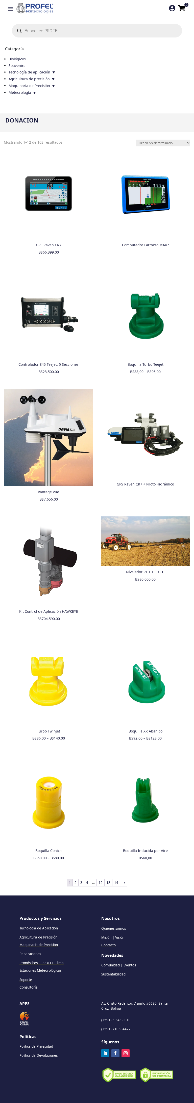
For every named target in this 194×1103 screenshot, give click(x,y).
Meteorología (20, 92)
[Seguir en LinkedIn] (105, 1053)
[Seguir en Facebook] (115, 1053)
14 (116, 882)
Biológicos (17, 59)
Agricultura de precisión (29, 78)
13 (108, 882)
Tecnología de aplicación (29, 72)
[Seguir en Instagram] (126, 1053)
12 (101, 882)
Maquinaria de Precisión (29, 85)
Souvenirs (17, 65)
